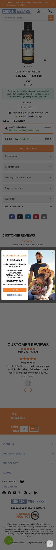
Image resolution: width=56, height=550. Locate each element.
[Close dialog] (53, 252)
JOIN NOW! (15, 290)
